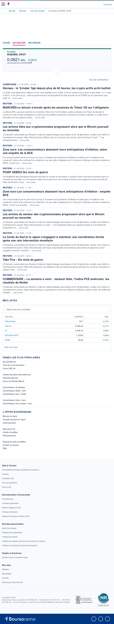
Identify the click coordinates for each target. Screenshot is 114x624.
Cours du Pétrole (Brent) (13, 381)
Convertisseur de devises (14, 387)
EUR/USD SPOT (11, 335)
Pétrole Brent (10, 321)
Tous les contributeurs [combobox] (98, 79)
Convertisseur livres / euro (14, 400)
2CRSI (7, 340)
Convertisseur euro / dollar (14, 394)
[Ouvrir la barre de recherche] (96, 4)
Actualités (19, 43)
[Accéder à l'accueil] (4, 10)
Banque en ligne (10, 416)
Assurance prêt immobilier (14, 441)
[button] (3, 4)
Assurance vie (9, 428)
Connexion (107, 4)
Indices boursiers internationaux (17, 374)
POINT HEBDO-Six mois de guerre (25, 172)
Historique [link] (34, 43)
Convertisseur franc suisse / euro (17, 403)
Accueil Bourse (9, 361)
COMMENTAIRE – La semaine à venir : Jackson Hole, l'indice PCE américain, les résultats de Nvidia (56, 280)
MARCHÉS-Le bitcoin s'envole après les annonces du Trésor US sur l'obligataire (56, 107)
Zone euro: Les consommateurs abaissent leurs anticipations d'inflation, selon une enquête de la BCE (55, 151)
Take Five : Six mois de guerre (23, 259)
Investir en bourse (11, 445)
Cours (6, 43)
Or (6, 330)
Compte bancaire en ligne (14, 419)
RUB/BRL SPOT (16, 54)
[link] (20, 469)
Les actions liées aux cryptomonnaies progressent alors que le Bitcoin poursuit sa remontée (56, 128)
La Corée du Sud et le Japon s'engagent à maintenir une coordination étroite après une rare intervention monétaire (53, 238)
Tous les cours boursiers (13, 365)
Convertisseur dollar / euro (14, 390)
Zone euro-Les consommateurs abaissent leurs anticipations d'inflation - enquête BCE (57, 193)
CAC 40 (8, 326)
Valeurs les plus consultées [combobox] (18, 309)
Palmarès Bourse (10, 377)
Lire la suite (17, 98)
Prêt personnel (9, 435)
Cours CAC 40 (9, 368)
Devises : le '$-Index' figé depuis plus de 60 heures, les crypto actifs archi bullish (57, 88)
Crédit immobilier (10, 432)
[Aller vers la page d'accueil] (8, 4)
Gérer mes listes (11, 347)
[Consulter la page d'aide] (100, 4)
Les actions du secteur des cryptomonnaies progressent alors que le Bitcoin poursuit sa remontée (53, 215)
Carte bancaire (9, 422)
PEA (5, 448)
